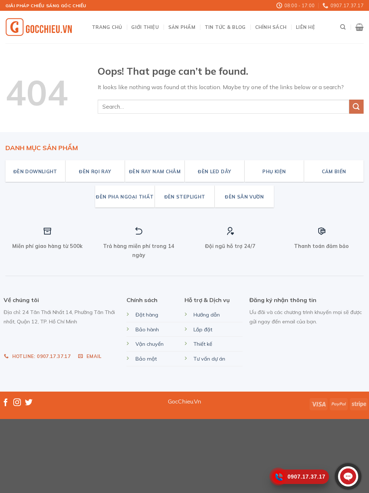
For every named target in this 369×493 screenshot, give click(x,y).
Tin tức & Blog (225, 27)
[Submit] (356, 107)
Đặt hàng (146, 314)
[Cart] (359, 27)
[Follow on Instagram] (17, 403)
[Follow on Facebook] (5, 403)
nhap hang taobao (28, 337)
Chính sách (271, 27)
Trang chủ (107, 27)
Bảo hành (147, 329)
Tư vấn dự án (209, 358)
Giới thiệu (145, 27)
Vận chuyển (149, 344)
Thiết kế (203, 344)
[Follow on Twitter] (28, 403)
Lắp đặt (203, 329)
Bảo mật (146, 358)
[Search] (343, 27)
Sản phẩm (181, 27)
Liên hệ (305, 27)
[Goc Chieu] (39, 27)
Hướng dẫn (207, 314)
